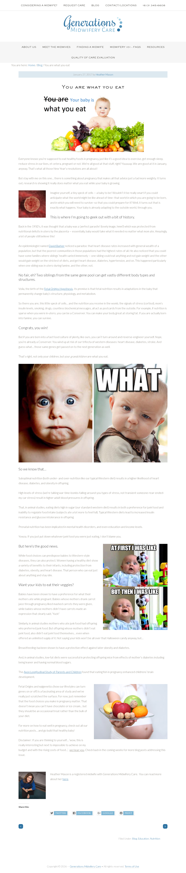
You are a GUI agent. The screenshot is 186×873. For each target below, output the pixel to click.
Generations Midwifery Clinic (93, 23)
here (65, 779)
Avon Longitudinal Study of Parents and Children (52, 672)
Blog (134, 838)
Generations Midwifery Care (85, 866)
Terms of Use (132, 866)
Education (143, 838)
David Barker (56, 245)
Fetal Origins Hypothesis (58, 288)
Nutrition (155, 838)
